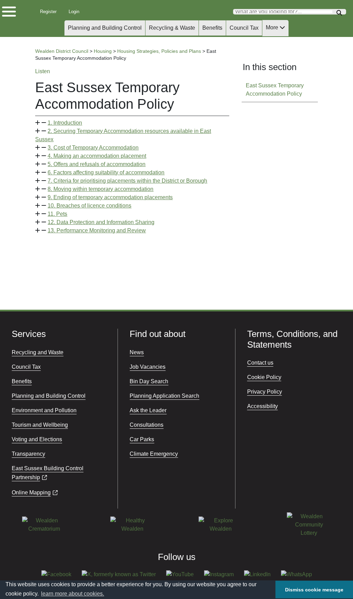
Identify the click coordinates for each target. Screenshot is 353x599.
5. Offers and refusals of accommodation (96, 164)
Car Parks (142, 439)
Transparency (28, 454)
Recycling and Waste (37, 352)
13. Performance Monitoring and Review (97, 230)
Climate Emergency (154, 454)
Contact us (260, 363)
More (273, 27)
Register (50, 11)
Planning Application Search (164, 396)
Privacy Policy (264, 392)
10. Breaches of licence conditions (89, 206)
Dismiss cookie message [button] (314, 589)
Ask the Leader (148, 410)
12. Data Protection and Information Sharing (101, 222)
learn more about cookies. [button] (72, 594)
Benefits (212, 28)
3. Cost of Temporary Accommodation (93, 148)
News (137, 352)
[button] (132, 123)
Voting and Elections (37, 439)
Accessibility (262, 406)
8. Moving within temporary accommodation (100, 189)
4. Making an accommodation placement (97, 156)
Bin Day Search (149, 381)
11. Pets (57, 214)
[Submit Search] (339, 12)
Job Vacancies (147, 367)
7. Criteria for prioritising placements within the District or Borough (127, 181)
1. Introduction (65, 123)
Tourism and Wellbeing (40, 425)
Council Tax (244, 28)
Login (76, 11)
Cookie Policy (264, 377)
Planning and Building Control (105, 28)
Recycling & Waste (172, 28)
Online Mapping (31, 492)
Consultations (146, 425)
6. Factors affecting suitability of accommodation (106, 172)
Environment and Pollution (44, 410)
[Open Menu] (14, 10)
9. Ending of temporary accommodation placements (110, 197)
